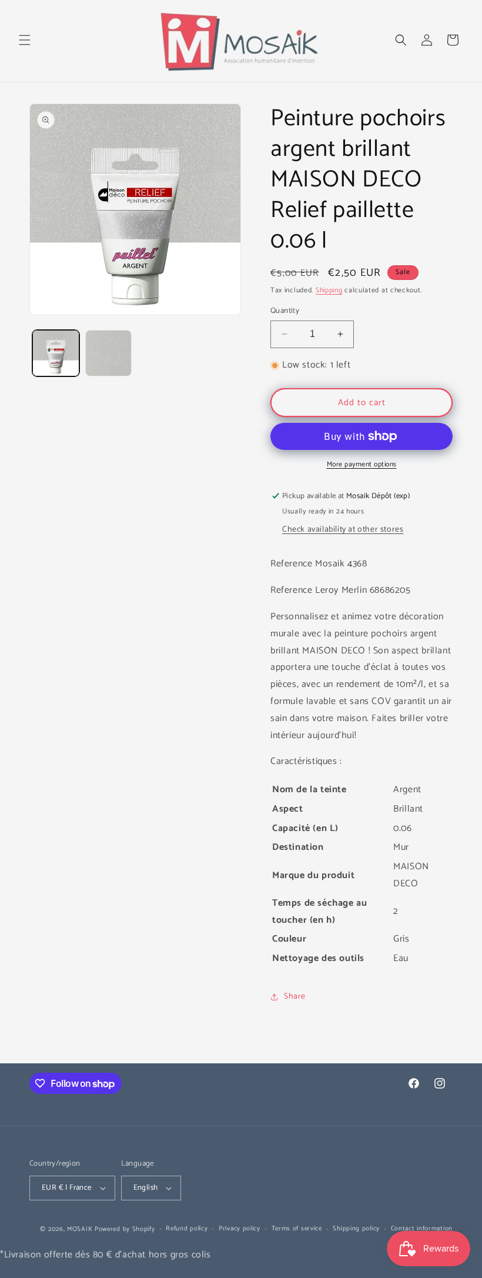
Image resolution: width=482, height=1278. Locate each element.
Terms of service (297, 1228)
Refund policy (186, 1228)
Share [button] (295, 996)
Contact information (422, 1228)
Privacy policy (239, 1228)
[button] (25, 40)
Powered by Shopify (125, 1229)
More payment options (362, 464)
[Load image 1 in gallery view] (55, 353)
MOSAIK (79, 1229)
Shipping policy (356, 1228)
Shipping (329, 290)
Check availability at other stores (342, 529)
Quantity (284, 311)
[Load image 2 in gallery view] (108, 353)
